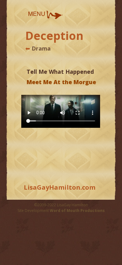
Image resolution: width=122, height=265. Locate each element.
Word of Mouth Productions (77, 210)
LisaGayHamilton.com (59, 187)
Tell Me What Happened (60, 71)
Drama (40, 48)
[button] (45, 14)
